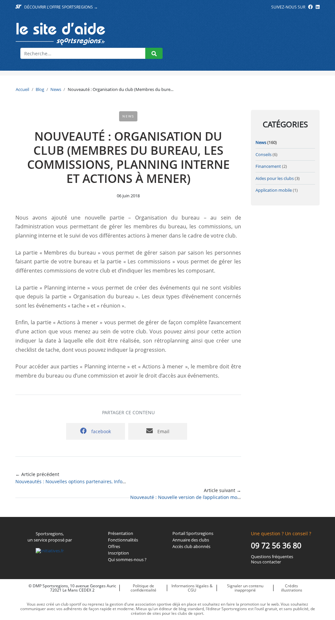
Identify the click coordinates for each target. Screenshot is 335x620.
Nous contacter (266, 562)
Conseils (264, 154)
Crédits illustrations (291, 588)
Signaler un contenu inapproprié (245, 588)
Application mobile (274, 190)
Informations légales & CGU (192, 588)
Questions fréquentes (272, 556)
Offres (114, 546)
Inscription (118, 553)
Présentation (120, 533)
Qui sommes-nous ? (127, 559)
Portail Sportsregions (192, 533)
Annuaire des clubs (190, 540)
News (55, 89)
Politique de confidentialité (143, 588)
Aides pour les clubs (275, 178)
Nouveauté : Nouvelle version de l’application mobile (187, 497)
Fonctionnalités (123, 540)
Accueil (22, 89)
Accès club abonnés (191, 546)
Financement (268, 166)
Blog (40, 89)
